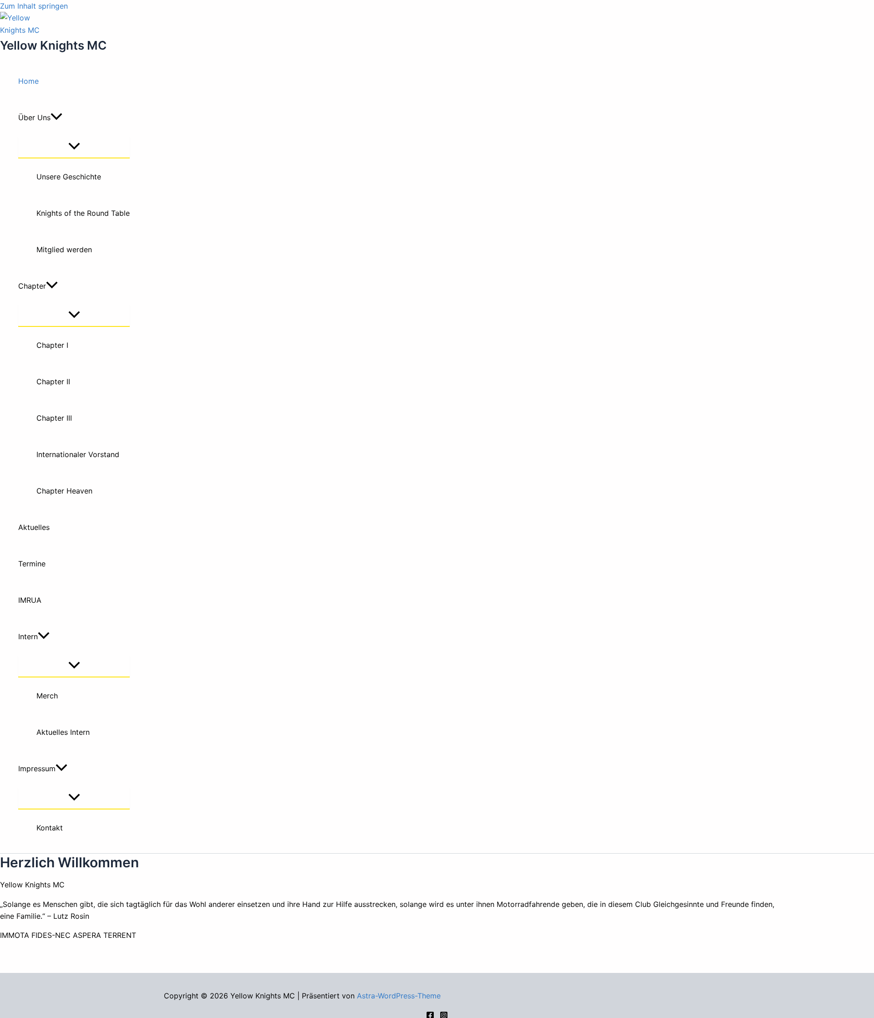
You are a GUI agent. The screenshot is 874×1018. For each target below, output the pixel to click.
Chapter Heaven (64, 490)
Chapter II (53, 381)
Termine (32, 563)
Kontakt (49, 827)
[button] (56, 117)
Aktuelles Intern (63, 732)
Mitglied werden (64, 249)
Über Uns (34, 117)
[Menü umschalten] (74, 147)
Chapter (32, 285)
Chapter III (54, 417)
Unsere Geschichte (68, 176)
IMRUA (29, 600)
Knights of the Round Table (83, 213)
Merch (47, 695)
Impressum (37, 768)
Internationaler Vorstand (77, 454)
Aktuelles (34, 527)
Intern (28, 636)
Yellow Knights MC (53, 45)
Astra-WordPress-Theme (399, 995)
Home (28, 81)
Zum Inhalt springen (34, 5)
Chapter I (52, 345)
